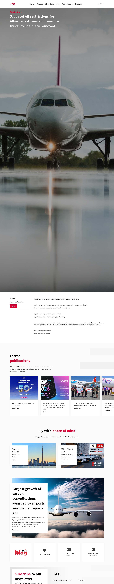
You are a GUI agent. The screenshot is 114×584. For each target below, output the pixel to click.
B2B (58, 4)
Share (13, 306)
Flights (32, 4)
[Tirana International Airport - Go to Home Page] (12, 4)
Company (78, 4)
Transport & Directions (45, 4)
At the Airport (67, 4)
